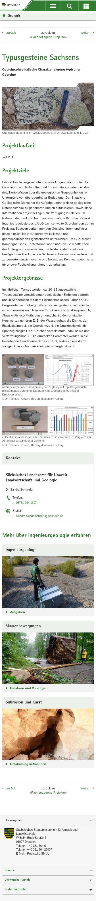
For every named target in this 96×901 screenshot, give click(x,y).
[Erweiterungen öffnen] (86, 6)
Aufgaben (17, 612)
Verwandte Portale (18, 880)
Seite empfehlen (16, 889)
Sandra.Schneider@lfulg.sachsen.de (39, 516)
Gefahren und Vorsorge (28, 688)
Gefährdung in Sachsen (28, 764)
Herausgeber (13, 820)
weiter (85, 32)
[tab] (48, 821)
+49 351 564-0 (36, 845)
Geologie (14, 15)
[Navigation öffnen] (53, 6)
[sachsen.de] (12, 5)
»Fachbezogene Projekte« (48, 37)
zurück (11, 32)
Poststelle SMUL (38, 853)
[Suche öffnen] (69, 6)
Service (10, 870)
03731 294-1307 (26, 502)
